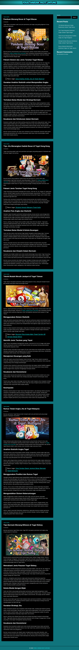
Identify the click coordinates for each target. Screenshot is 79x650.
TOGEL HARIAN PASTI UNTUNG (42, 648)
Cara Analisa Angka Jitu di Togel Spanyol (29, 79)
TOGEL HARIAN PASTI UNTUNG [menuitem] (18, 53)
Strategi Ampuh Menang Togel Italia (28, 207)
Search (58, 15)
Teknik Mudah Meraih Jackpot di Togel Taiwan (23, 276)
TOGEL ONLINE (6, 16)
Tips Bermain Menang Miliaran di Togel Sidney (23, 525)
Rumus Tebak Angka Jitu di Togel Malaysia (21, 409)
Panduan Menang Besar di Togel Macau (20, 19)
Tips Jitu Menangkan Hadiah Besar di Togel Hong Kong (26, 146)
